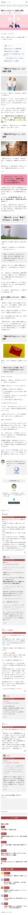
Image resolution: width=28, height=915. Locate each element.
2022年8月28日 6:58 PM (8, 727)
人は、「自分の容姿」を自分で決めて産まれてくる (14, 845)
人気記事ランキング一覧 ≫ (6, 912)
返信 (25, 553)
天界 (6, 903)
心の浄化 (7, 879)
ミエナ (8, 557)
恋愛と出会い (8, 5)
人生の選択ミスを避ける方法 (8, 829)
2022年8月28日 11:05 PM (9, 758)
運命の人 (14, 5)
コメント (3, 797)
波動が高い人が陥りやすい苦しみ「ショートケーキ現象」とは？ (15, 891)
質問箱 (20, 13)
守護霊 (16, 13)
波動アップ (8, 873)
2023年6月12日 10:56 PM (9, 698)
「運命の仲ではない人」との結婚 (11, 51)
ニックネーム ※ (4, 811)
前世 (6, 895)
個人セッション (12, 617)
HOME (3, 5)
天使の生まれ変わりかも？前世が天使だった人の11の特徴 (15, 899)
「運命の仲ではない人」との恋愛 (11, 60)
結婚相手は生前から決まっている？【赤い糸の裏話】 (14, 837)
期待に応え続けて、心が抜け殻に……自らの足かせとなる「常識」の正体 (15, 883)
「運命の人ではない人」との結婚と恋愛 (12, 48)
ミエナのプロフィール (13, 502)
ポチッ (12, 461)
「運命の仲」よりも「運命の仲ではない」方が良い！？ (14, 55)
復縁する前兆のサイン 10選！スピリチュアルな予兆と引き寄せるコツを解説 (13, 854)
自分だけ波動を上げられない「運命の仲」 (15, 58)
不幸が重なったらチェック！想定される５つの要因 (14, 862)
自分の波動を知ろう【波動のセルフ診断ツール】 (15, 875)
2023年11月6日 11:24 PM (8, 517)
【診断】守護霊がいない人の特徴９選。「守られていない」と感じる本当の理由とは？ (15, 907)
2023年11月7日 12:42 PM (9, 559)
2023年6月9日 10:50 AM (8, 632)
